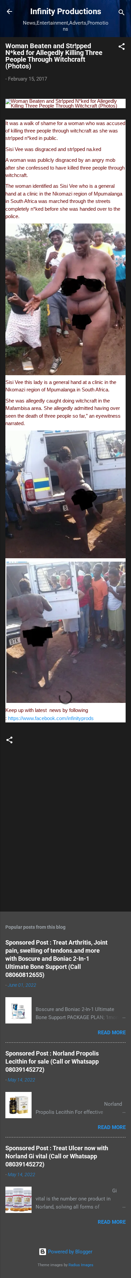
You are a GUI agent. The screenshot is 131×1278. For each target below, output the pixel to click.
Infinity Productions (65, 11)
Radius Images (81, 1265)
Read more (112, 1033)
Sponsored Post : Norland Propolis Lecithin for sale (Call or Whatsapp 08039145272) (52, 1061)
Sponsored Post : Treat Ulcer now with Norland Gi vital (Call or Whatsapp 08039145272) (56, 1156)
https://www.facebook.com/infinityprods (51, 718)
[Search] (122, 13)
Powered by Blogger (69, 1252)
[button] (122, 47)
